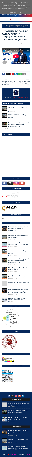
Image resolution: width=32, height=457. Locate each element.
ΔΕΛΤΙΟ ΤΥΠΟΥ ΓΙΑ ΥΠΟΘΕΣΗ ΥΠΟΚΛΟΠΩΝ (19, 282)
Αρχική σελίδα (6, 25)
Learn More (13, 12)
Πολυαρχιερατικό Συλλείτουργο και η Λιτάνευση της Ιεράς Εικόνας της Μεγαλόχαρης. (18, 228)
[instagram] (16, 183)
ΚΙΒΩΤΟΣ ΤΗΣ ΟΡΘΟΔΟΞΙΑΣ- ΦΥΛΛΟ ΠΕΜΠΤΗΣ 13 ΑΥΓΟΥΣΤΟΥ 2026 (17, 299)
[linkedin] (23, 396)
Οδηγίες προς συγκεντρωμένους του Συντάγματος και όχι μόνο (17, 411)
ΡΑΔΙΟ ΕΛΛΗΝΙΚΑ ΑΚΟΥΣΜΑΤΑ (9, 43)
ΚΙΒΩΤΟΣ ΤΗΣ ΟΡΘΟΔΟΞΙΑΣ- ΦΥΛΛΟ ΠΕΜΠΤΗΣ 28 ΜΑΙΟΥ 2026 (17, 418)
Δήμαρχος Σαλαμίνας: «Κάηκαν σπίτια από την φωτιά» (18, 108)
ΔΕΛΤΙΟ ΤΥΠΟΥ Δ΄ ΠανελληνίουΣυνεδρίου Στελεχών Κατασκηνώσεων (18, 404)
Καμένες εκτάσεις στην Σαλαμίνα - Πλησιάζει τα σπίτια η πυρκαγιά (17, 275)
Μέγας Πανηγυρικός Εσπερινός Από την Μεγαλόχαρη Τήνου (18, 268)
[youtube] (21, 183)
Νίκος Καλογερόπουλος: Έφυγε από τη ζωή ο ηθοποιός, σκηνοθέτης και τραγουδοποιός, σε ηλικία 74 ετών (18, 291)
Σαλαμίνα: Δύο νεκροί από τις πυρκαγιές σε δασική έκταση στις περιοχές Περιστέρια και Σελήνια (18, 124)
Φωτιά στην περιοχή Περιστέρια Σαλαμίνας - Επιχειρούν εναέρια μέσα (18, 243)
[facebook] (4, 183)
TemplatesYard (14, 454)
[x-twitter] (10, 183)
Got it (20, 12)
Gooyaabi (28, 454)
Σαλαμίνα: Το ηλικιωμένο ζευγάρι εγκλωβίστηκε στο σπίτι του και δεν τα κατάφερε (18, 115)
